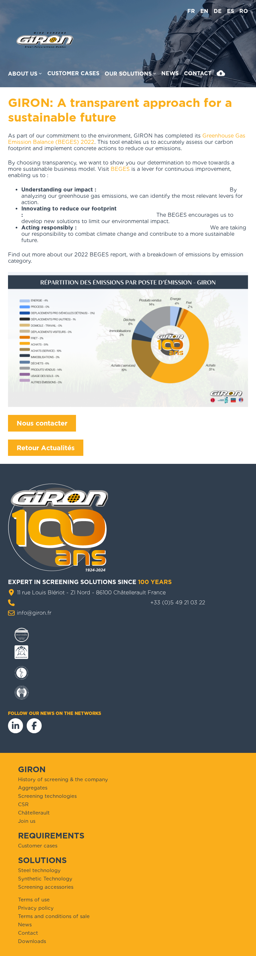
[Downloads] (221, 74)
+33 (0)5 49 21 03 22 (177, 602)
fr (191, 11)
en (204, 11)
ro (243, 11)
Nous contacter (42, 423)
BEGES (120, 169)
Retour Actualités (46, 448)
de (218, 11)
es (230, 11)
